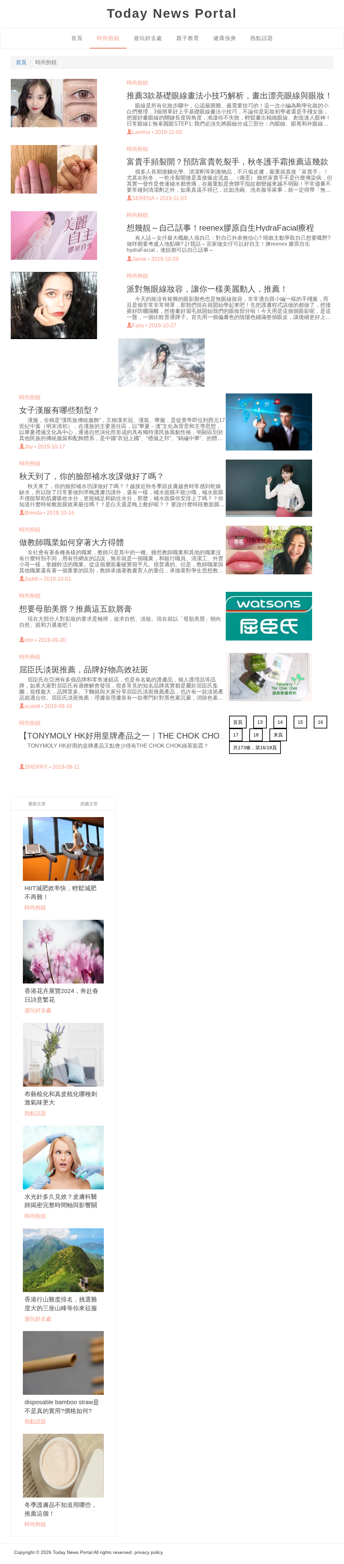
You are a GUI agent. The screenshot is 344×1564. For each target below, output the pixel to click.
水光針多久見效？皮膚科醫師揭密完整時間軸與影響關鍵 (61, 1205)
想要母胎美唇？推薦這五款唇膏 (75, 608)
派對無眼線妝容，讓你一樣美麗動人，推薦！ (207, 288)
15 (300, 722)
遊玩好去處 (148, 38)
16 (320, 722)
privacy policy (148, 1552)
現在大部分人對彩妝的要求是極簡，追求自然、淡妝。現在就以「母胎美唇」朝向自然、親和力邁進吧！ (120, 622)
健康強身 (224, 38)
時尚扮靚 (108, 38)
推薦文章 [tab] (89, 803)
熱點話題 (261, 38)
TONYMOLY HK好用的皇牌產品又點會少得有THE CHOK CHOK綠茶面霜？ (118, 746)
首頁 (77, 38)
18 (256, 735)
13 (260, 722)
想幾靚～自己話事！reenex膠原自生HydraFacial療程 (220, 227)
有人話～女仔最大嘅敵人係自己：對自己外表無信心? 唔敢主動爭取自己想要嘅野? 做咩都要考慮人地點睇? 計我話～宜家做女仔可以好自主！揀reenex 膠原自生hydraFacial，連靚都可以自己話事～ (229, 244)
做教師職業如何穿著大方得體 (71, 542)
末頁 (278, 735)
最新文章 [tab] (37, 803)
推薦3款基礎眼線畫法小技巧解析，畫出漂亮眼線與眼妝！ (230, 95)
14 (280, 722)
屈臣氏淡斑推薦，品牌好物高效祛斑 (83, 669)
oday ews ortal (172, 13)
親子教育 (187, 38)
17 (236, 735)
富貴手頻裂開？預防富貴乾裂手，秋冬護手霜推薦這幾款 (227, 161)
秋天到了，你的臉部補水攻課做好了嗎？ (91, 476)
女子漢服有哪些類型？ (59, 410)
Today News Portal (72, 1552)
